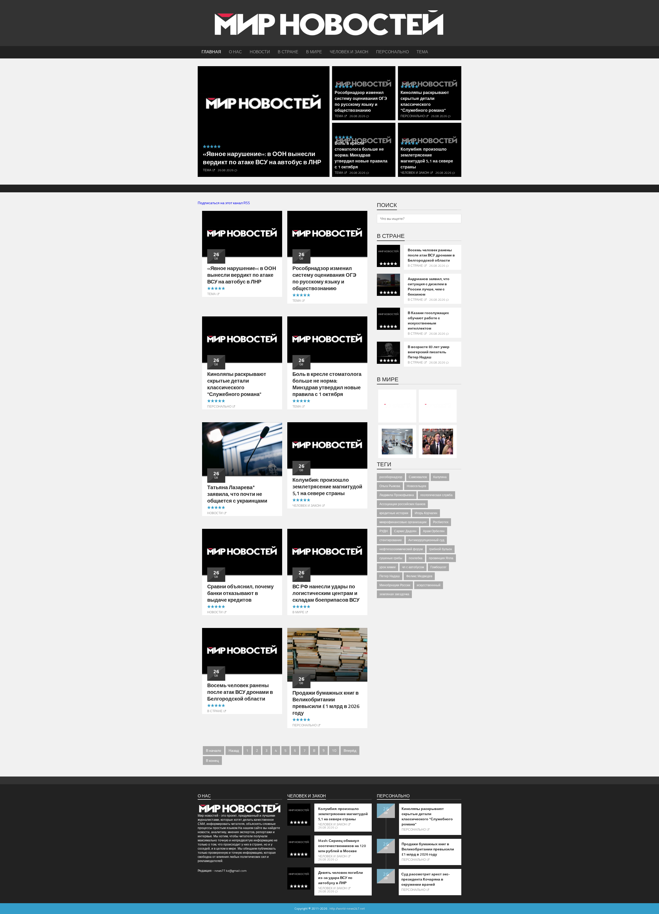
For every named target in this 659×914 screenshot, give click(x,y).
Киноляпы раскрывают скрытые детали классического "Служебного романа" (425, 101)
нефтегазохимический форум (401, 549)
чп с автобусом (413, 567)
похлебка (415, 558)
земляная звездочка (394, 594)
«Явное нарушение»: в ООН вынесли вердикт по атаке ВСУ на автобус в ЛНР (262, 158)
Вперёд (350, 750)
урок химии (387, 567)
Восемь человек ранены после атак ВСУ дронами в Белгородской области (240, 692)
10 (334, 750)
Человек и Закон (415, 172)
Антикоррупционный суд (426, 540)
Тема (207, 170)
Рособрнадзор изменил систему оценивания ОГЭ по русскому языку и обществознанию (361, 101)
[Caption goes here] (242, 233)
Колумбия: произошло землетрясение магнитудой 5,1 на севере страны (427, 158)
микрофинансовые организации (403, 522)
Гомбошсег (438, 567)
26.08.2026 (225, 170)
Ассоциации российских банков (402, 504)
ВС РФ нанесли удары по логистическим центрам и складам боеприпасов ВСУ (325, 593)
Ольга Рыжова (389, 486)
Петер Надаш (389, 576)
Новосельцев (416, 486)
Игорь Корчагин (426, 513)
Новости (215, 513)
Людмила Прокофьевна (396, 495)
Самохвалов (418, 477)
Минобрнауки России (394, 585)
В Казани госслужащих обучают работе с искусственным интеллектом (428, 320)
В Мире (298, 612)
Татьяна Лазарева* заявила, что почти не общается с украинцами (237, 494)
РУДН (383, 531)
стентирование (390, 540)
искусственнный (428, 585)
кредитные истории (393, 513)
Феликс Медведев (419, 576)
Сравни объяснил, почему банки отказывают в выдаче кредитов (240, 593)
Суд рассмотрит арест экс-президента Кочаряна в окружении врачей (425, 879)
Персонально (413, 116)
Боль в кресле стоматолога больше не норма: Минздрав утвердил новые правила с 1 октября (361, 155)
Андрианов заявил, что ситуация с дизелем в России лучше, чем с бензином (428, 286)
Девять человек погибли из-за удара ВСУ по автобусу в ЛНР (340, 877)
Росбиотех (440, 522)
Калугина (440, 477)
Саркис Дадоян (405, 531)
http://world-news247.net (347, 908)
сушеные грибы (390, 558)
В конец (212, 760)
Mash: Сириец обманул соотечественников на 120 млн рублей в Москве (342, 845)
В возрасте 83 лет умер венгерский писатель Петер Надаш (428, 352)
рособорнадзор (390, 477)
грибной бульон (440, 549)
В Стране (214, 711)
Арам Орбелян (434, 531)
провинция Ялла (441, 558)
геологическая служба (436, 495)
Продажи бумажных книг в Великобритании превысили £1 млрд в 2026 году (325, 703)
